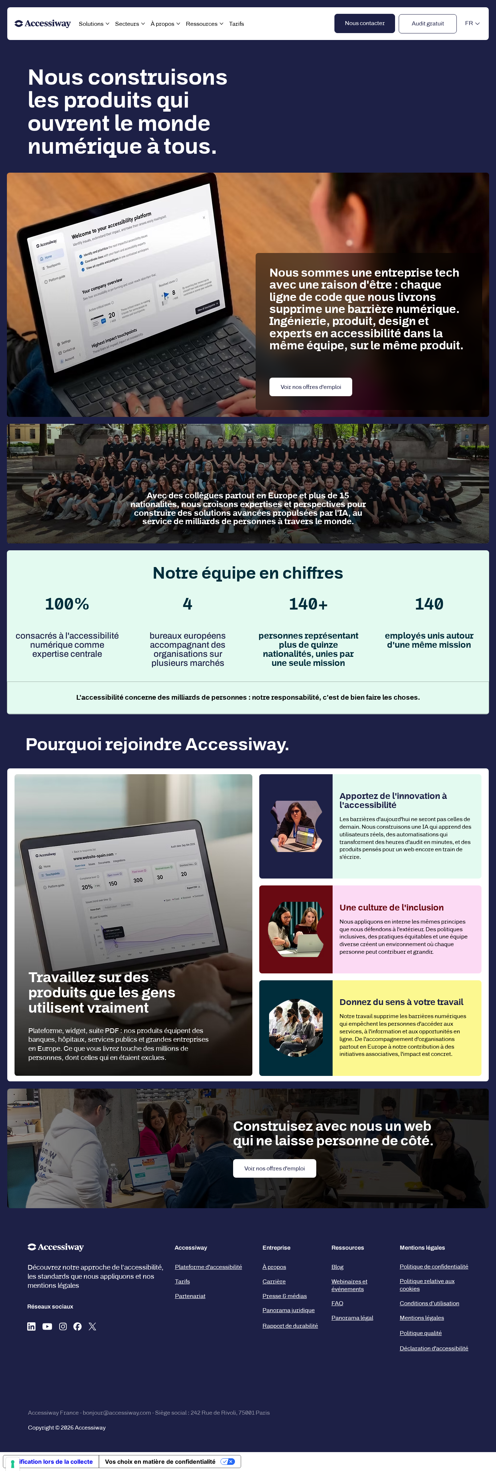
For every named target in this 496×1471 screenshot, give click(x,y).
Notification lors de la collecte (51, 1461)
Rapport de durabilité (290, 1326)
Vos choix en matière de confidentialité (160, 1461)
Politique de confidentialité (434, 1266)
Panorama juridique (289, 1310)
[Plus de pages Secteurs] (143, 23)
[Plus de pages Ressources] (221, 23)
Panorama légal (352, 1318)
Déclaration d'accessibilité (434, 1348)
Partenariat (190, 1296)
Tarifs (182, 1281)
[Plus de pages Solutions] (107, 23)
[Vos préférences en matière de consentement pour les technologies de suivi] (13, 1464)
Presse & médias (285, 1296)
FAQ (337, 1303)
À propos (274, 1267)
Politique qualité (421, 1333)
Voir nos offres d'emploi (311, 387)
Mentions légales (422, 1318)
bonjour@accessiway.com (117, 1413)
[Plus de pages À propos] (178, 23)
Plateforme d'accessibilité (208, 1267)
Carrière (274, 1281)
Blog (337, 1267)
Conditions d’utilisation (429, 1303)
